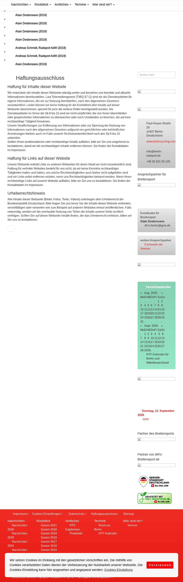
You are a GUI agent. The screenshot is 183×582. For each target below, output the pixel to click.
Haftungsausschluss (103, 513)
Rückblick (41, 4)
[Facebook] (159, 85)
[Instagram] (173, 85)
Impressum (19, 513)
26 (159, 346)
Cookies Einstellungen (46, 513)
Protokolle (76, 533)
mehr (146, 419)
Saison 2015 (48, 549)
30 (162, 317)
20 (162, 342)
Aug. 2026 (150, 292)
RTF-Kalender (107, 533)
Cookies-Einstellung (118, 570)
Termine (81, 4)
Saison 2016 (48, 545)
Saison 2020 (48, 529)
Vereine (132, 525)
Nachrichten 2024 (17, 543)
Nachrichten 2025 (17, 535)
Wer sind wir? (102, 4)
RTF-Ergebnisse (72, 527)
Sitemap (128, 513)
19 (159, 342)
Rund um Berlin (102, 527)
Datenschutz (76, 513)
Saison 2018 (48, 537)
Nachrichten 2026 (17, 527)
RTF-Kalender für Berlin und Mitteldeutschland (157, 358)
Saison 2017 (48, 541)
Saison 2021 (48, 525)
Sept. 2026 (151, 325)
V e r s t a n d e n (160, 565)
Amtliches (62, 4)
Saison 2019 (48, 533)
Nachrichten (20, 4)
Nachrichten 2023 (17, 551)
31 (142, 321)
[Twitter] (166, 85)
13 (162, 338)
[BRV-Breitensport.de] (7, 4)
